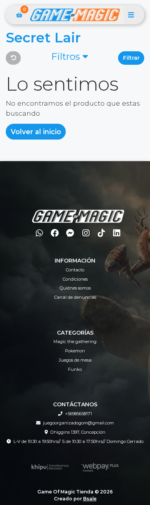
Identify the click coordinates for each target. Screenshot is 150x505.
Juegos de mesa (75, 360)
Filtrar (131, 57)
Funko (75, 369)
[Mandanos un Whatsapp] (39, 233)
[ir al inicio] (78, 211)
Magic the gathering (75, 341)
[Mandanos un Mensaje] (70, 233)
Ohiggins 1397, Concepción (77, 432)
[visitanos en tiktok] (101, 233)
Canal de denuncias (75, 297)
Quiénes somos (75, 288)
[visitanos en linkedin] (117, 233)
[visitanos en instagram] (85, 233)
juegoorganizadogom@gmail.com (78, 423)
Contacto (75, 270)
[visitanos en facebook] (55, 233)
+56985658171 (78, 413)
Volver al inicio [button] (36, 132)
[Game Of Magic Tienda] (75, 15)
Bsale (90, 499)
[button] (69, 58)
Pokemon (75, 351)
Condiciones (75, 279)
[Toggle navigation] (131, 15)
